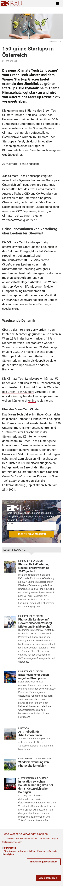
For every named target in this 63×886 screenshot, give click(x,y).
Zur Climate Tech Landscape (21, 164)
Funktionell (10, 847)
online (32, 400)
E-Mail (10, 523)
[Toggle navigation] (57, 3)
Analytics (9, 854)
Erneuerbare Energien (30, 561)
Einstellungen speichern (43, 861)
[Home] (11, 3)
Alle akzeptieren (48, 878)
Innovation (24, 728)
